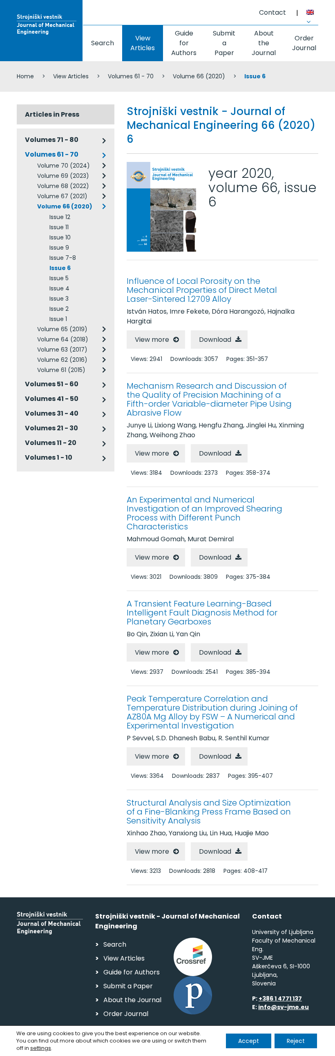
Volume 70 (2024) (63, 166)
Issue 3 (59, 298)
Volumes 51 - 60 (51, 384)
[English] (312, 13)
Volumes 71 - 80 (51, 139)
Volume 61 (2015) (61, 370)
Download (215, 339)
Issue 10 (60, 237)
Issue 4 (59, 288)
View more (152, 339)
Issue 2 (59, 309)
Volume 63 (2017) (62, 349)
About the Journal (264, 43)
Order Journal (304, 43)
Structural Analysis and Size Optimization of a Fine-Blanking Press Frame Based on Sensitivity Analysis (209, 811)
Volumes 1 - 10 (48, 457)
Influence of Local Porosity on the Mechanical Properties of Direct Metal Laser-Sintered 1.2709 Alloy (202, 290)
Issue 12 (59, 217)
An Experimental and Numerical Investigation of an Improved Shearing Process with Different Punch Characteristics (204, 513)
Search (102, 43)
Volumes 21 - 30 (51, 428)
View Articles (142, 43)
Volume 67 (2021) (62, 196)
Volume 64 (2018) (62, 339)
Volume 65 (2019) (62, 329)
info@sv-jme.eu (283, 1007)
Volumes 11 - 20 (50, 442)
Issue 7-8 (62, 258)
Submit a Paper (224, 43)
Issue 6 (60, 268)
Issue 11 (59, 227)
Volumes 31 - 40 (51, 413)
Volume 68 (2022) (63, 186)
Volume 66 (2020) (199, 76)
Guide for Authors (184, 43)
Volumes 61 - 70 (131, 76)
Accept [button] (248, 1041)
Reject (296, 1041)
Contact (272, 12)
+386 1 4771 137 (280, 998)
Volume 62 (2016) (62, 360)
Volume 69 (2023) (63, 176)
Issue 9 (59, 248)
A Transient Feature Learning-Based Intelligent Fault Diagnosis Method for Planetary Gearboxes (202, 612)
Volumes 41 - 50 (51, 398)
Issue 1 (58, 319)
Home (25, 76)
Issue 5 (59, 278)
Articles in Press (52, 114)
